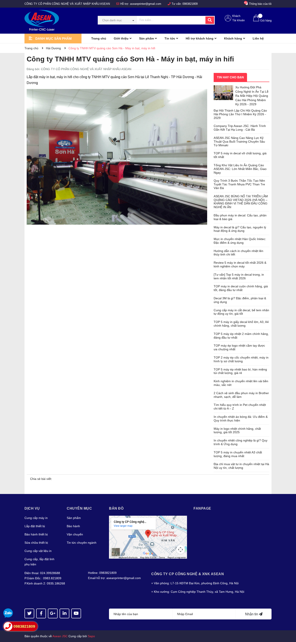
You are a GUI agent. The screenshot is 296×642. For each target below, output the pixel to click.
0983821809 (190, 3)
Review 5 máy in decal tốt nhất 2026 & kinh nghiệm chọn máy (240, 264)
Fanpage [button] (202, 508)
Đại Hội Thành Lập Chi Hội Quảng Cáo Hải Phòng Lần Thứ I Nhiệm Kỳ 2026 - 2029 (240, 114)
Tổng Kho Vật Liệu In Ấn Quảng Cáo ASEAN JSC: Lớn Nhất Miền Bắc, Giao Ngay (240, 168)
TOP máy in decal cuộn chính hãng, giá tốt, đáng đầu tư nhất (241, 288)
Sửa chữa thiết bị (36, 542)
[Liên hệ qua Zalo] (8, 613)
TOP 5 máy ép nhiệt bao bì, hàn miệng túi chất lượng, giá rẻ (240, 371)
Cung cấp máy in (36, 518)
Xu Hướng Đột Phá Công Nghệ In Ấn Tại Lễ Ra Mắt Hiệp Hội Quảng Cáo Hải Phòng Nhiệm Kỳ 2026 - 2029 (251, 96)
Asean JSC (60, 636)
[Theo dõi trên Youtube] (76, 613)
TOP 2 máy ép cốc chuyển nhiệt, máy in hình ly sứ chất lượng (241, 359)
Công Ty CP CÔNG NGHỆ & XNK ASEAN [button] (187, 574)
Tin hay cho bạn (230, 77)
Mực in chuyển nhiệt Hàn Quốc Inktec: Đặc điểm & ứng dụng (240, 240)
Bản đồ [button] (116, 508)
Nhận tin (252, 614)
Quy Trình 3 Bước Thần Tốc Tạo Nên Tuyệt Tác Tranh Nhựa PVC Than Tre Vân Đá (239, 184)
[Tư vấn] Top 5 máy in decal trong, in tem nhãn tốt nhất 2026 (239, 276)
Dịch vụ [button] (32, 508)
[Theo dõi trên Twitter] (29, 613)
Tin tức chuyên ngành (81, 542)
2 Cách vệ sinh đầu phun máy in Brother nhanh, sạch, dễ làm (241, 394)
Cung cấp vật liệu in (38, 551)
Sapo (91, 636)
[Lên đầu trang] (288, 621)
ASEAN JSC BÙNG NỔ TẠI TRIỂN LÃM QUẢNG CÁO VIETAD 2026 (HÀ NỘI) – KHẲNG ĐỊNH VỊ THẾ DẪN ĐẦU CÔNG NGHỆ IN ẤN (241, 201)
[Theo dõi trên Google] (53, 613)
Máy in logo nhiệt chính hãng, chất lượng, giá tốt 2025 (237, 430)
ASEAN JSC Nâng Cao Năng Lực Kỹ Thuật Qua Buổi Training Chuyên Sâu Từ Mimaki (239, 141)
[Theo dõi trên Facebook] (41, 613)
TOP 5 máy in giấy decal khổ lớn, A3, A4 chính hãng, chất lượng (241, 323)
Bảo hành (73, 526)
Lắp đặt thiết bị (34, 526)
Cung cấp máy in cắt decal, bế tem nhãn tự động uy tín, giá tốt (241, 312)
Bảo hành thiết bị (36, 534)
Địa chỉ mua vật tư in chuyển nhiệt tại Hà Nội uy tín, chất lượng (241, 465)
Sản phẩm (74, 518)
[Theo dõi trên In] (64, 613)
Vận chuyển (75, 534)
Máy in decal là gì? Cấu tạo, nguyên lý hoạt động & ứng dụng (240, 229)
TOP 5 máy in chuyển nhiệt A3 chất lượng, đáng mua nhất (238, 454)
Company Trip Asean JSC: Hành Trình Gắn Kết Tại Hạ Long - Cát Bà (240, 127)
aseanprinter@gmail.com (145, 3)
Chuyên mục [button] (79, 508)
